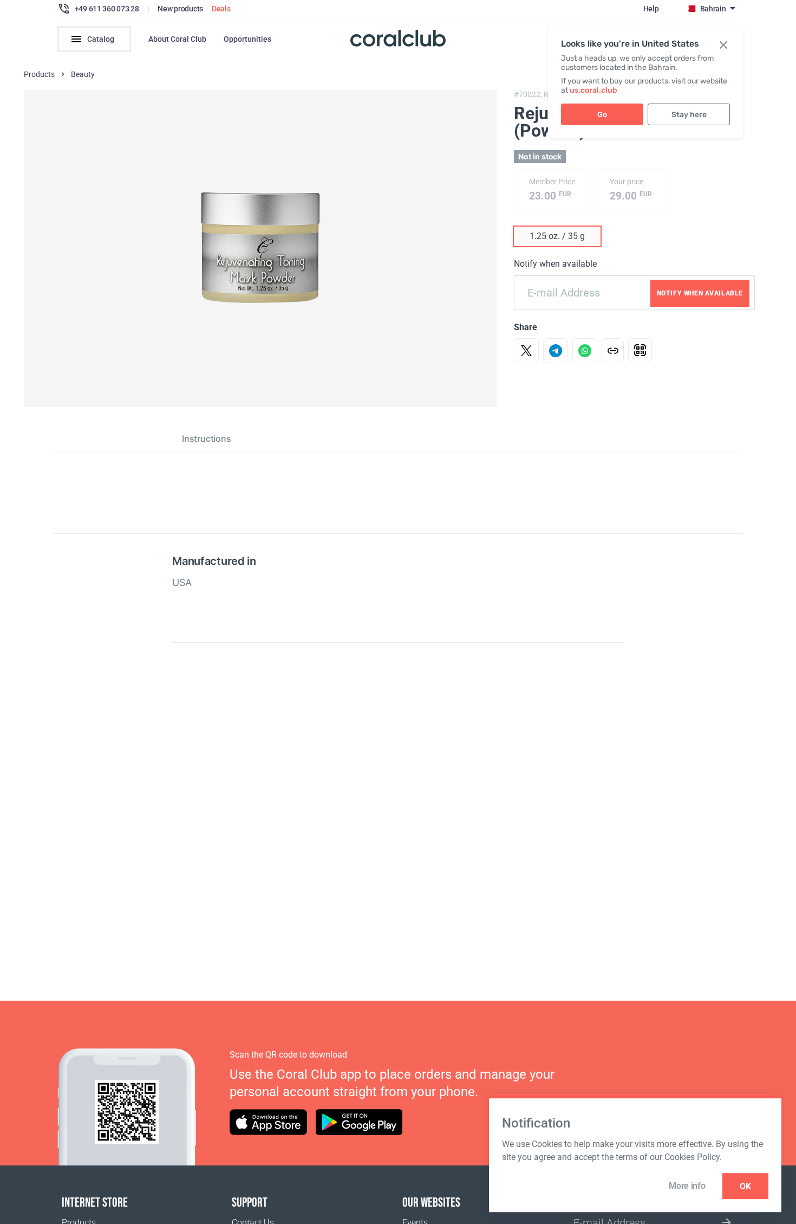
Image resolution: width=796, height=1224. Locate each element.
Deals (221, 8)
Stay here (689, 114)
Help (651, 8)
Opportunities (247, 39)
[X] (526, 350)
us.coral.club (593, 90)
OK (745, 1186)
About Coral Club (177, 39)
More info (687, 1186)
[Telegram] (555, 350)
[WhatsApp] (584, 350)
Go (602, 114)
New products (180, 8)
